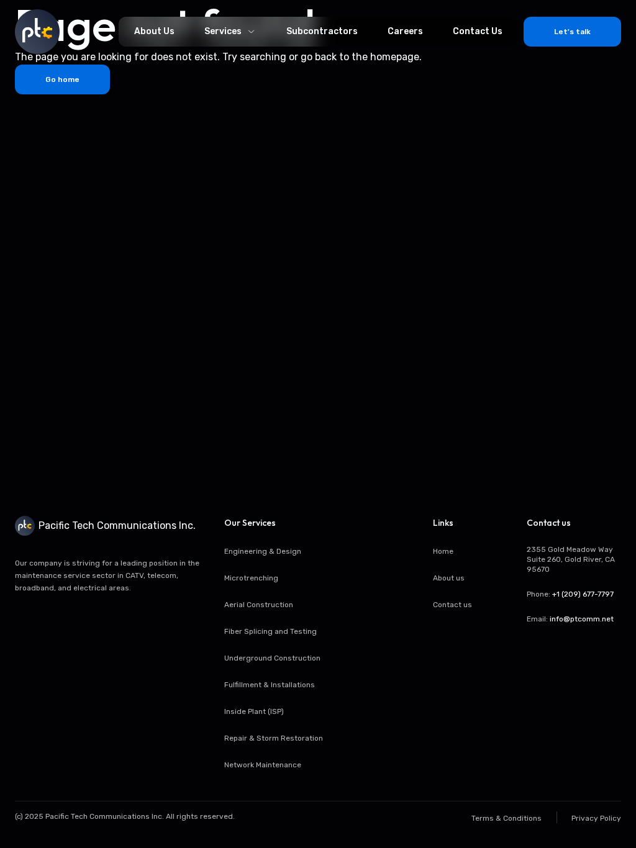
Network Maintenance (262, 764)
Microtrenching (251, 578)
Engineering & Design (262, 551)
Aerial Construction (258, 604)
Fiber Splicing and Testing (270, 631)
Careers (405, 31)
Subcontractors (322, 31)
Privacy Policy (596, 818)
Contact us (452, 604)
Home (443, 551)
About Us (154, 31)
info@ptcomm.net (582, 619)
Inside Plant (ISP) (254, 711)
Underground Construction (272, 658)
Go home (62, 79)
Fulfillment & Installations (269, 684)
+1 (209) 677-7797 (583, 594)
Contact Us (477, 31)
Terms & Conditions (506, 818)
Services (223, 31)
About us (449, 578)
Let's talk (572, 31)
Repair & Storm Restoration (273, 738)
